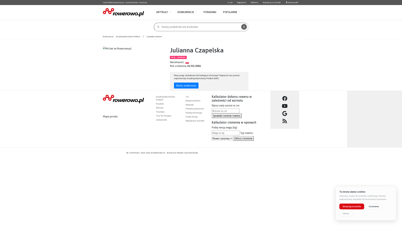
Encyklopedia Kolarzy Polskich (128, 37)
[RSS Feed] (284, 121)
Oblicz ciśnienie (243, 138)
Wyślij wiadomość (186, 85)
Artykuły (162, 12)
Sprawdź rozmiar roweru (226, 115)
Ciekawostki (161, 120)
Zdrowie (159, 108)
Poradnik (160, 104)
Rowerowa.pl (108, 37)
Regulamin (241, 2)
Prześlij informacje (194, 113)
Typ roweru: (246, 133)
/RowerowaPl (292, 2)
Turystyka (160, 112)
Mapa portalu (110, 116)
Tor (187, 97)
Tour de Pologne (163, 116)
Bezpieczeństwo (193, 101)
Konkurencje (185, 12)
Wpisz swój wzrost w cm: (226, 105)
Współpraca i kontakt (272, 2)
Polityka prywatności (195, 109)
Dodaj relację (192, 117)
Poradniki (210, 12)
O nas (230, 2)
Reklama (254, 2)
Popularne (230, 12)
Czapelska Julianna (154, 37)
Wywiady (190, 105)
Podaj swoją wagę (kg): (224, 127)
